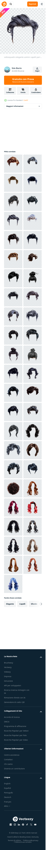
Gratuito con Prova (23, 80)
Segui (37, 71)
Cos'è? (26, 100)
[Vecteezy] (4, 4)
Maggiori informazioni (14, 104)
